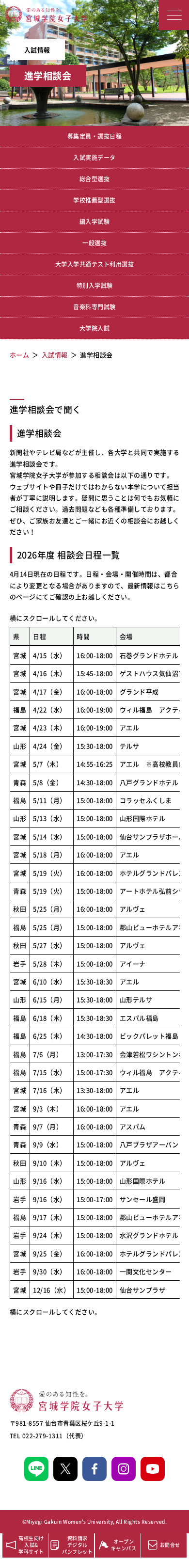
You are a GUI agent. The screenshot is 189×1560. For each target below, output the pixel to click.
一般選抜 (94, 243)
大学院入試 (94, 328)
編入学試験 (94, 221)
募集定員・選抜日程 (94, 136)
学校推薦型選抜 (94, 200)
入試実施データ (94, 157)
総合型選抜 (94, 179)
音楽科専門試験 (94, 306)
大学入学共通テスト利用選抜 (94, 264)
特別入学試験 (95, 285)
